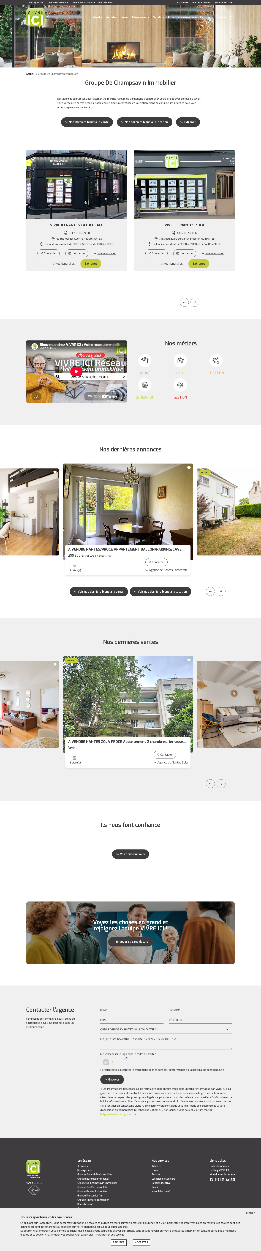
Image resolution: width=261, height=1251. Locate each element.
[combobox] (166, 1029)
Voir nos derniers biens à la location (162, 592)
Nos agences (36, 2)
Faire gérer (139, 17)
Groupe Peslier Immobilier (92, 1191)
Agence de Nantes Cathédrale (168, 570)
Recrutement (105, 2)
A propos (82, 1166)
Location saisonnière (182, 17)
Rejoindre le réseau (84, 2)
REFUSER (118, 1242)
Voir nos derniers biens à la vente (101, 592)
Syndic (157, 17)
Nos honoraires (65, 264)
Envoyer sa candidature (132, 942)
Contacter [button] (79, 253)
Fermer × (250, 1213)
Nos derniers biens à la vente (89, 122)
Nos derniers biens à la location (146, 122)
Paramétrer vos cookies (110, 1234)
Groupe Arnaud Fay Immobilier (95, 1174)
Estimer (156, 1174)
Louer (125, 17)
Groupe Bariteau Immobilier (93, 1178)
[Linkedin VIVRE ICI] (222, 1180)
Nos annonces (106, 253)
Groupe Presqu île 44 (89, 1195)
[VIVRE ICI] (35, 17)
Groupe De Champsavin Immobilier (97, 1183)
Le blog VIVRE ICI (201, 2)
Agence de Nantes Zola (172, 762)
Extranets (182, 2)
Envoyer (113, 1079)
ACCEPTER (141, 1242)
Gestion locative (161, 1183)
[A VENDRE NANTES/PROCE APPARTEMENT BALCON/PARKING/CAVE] (128, 512)
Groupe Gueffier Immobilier (93, 1187)
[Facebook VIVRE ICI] (211, 1180)
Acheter (111, 17)
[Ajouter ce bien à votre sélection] (55, 472)
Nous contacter (223, 2)
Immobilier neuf (161, 1191)
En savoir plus (85, 1234)
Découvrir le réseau (58, 2)
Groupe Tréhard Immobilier (93, 1200)
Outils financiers (219, 1166)
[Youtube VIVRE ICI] (230, 1180)
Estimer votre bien (213, 17)
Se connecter (230, 17)
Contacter (50, 253)
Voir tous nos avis (132, 854)
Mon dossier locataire (222, 1174)
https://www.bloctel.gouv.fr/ (117, 1114)
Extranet (190, 122)
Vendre (98, 17)
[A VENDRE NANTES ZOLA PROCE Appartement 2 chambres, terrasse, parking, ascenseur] (128, 704)
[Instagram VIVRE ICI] (217, 1180)
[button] (76, 225)
